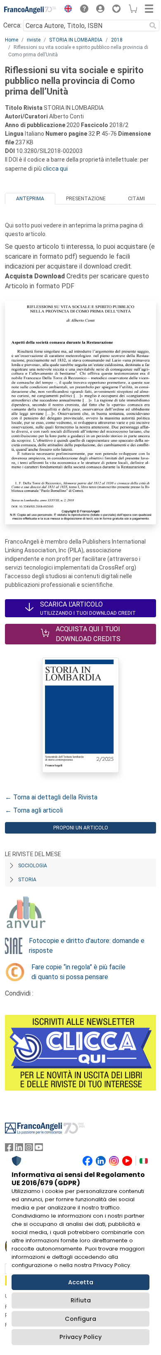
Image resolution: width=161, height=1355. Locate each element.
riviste (33, 40)
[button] (66, 10)
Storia (27, 879)
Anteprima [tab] (30, 199)
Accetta (80, 1282)
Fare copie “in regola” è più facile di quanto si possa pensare (78, 972)
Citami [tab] (136, 199)
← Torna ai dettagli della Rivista (51, 797)
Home (11, 40)
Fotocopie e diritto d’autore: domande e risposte (86, 945)
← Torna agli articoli (34, 810)
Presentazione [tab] (86, 199)
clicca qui (55, 168)
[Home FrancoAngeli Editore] (30, 10)
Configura (80, 1319)
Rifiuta (81, 1300)
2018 (117, 40)
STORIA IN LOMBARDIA (75, 40)
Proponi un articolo (80, 828)
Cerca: (12, 25)
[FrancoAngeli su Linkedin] (19, 1149)
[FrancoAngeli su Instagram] (29, 1149)
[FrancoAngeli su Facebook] (9, 1149)
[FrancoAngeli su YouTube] (39, 1149)
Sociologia (32, 866)
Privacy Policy (80, 1337)
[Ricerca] (152, 25)
